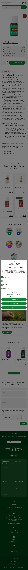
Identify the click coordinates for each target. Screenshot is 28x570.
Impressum (14, 292)
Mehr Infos (14, 296)
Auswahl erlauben (14, 303)
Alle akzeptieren (14, 299)
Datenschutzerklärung (14, 294)
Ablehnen (14, 307)
